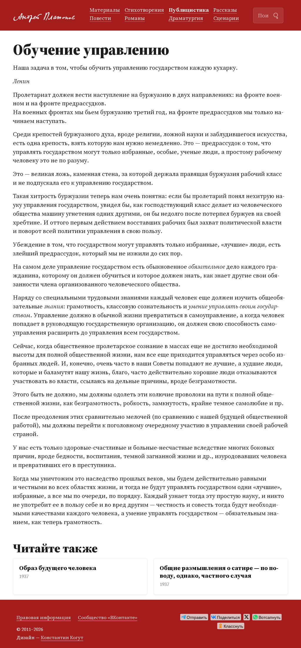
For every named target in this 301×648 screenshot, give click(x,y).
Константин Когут (62, 637)
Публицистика (189, 10)
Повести (100, 18)
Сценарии (226, 18)
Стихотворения (144, 10)
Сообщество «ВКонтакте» (107, 617)
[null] (194, 617)
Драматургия (186, 18)
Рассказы (225, 10)
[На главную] (46, 15)
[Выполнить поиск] (275, 15)
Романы (135, 18)
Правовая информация (43, 617)
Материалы (105, 10)
